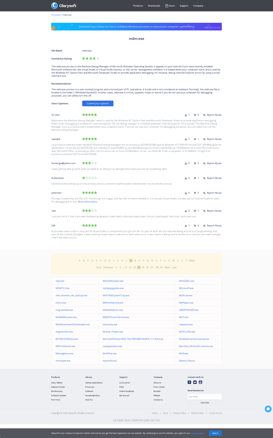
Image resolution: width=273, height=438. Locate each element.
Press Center (159, 387)
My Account (124, 395)
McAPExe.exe (110, 353)
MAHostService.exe (113, 302)
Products (138, 5)
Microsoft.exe (186, 288)
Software (89, 391)
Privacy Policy (179, 413)
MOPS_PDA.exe (187, 331)
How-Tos (89, 399)
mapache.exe (186, 324)
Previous (108, 267)
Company (198, 5)
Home (155, 413)
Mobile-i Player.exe (113, 331)
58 (157, 267)
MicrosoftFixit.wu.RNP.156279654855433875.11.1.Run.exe (133, 339)
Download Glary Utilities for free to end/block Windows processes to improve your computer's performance (149, 27)
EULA (165, 413)
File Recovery (57, 391)
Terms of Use (215, 413)
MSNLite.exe (185, 295)
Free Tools (55, 399)
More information (87, 201)
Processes (56, 15)
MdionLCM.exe (187, 360)
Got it (215, 433)
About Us (157, 382)
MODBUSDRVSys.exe (67, 339)
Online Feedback (126, 391)
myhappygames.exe (113, 288)
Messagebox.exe (64, 353)
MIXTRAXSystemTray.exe (116, 295)
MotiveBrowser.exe (113, 280)
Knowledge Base (92, 395)
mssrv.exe (61, 302)
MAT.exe (183, 317)
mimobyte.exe (63, 360)
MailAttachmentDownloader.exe (73, 324)
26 (147, 267)
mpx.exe (60, 280)
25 (143, 267)
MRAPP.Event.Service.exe (116, 317)
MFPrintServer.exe (65, 346)
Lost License (124, 382)
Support (184, 5)
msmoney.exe (110, 324)
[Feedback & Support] (268, 409)
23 (134, 267)
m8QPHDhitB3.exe (189, 309)
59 (161, 267)
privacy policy (197, 433)
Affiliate (157, 395)
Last (174, 267)
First (99, 267)
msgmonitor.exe (64, 331)
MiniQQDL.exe (186, 280)
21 (126, 267)
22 (130, 267)
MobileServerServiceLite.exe (194, 339)
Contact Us (158, 399)
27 (151, 267)
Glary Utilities (57, 382)
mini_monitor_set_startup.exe (71, 295)
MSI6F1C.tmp (63, 288)
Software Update (58, 395)
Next (167, 267)
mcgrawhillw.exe (64, 309)
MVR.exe (183, 353)
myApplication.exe (112, 346)
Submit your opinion (98, 103)
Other (192, 260)
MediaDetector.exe (113, 309)
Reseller (157, 391)
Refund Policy (197, 413)
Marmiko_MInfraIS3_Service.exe (196, 346)
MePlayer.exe (186, 302)
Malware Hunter (58, 387)
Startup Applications (94, 382)
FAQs (121, 387)
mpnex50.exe (110, 360)
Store (172, 5)
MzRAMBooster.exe (66, 317)
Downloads (154, 5)
